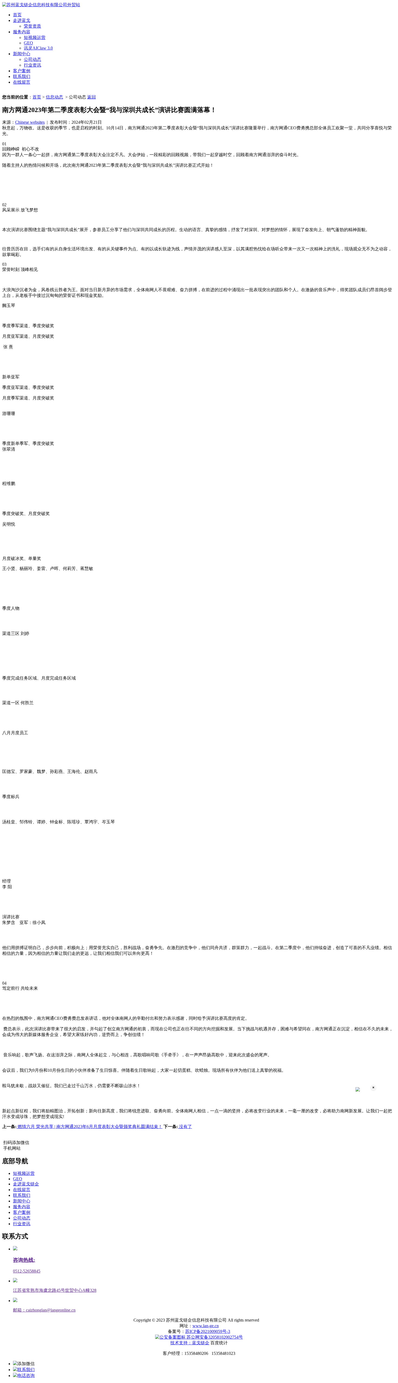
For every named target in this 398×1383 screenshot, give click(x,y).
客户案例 (21, 70)
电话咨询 (26, 1375)
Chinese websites (30, 122)
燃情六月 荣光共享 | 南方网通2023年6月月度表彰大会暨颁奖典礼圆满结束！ (89, 1126)
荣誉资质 (32, 26)
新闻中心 (21, 53)
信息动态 (54, 97)
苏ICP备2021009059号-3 (207, 1331)
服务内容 (21, 32)
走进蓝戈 (21, 20)
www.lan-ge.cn (206, 1325)
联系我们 (21, 76)
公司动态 (32, 59)
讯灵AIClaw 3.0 (38, 48)
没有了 (185, 1126)
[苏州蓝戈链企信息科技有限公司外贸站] (41, 4)
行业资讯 (32, 65)
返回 (91, 97)
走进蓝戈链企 (26, 1184)
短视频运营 (34, 37)
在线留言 (21, 82)
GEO (28, 43)
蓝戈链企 (200, 1343)
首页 (17, 14)
